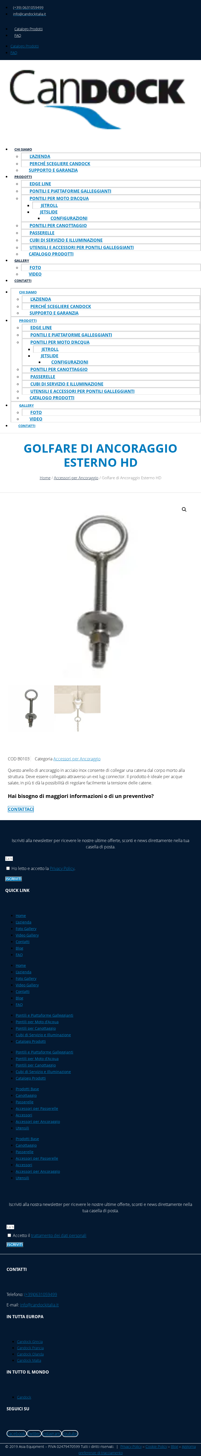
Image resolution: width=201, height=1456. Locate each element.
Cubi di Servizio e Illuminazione (66, 240)
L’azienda (40, 156)
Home (45, 477)
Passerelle (42, 233)
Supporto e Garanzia (53, 170)
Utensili (22, 1128)
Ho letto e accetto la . (43, 868)
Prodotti (23, 176)
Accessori (24, 1114)
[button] (184, 509)
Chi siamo (23, 149)
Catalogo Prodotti (28, 28)
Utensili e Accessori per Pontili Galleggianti (82, 247)
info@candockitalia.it (39, 1305)
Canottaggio (26, 1095)
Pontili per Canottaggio (58, 225)
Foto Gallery (26, 928)
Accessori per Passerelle (37, 1108)
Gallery (21, 260)
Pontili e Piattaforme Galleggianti (70, 191)
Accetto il (49, 1235)
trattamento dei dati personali (58, 1235)
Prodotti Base (27, 1088)
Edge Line (40, 184)
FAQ (17, 35)
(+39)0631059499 (40, 1294)
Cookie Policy (156, 1446)
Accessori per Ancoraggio (76, 477)
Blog (19, 948)
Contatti (22, 280)
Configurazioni (69, 218)
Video (35, 274)
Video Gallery (27, 935)
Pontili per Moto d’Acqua (59, 198)
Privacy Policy (62, 868)
